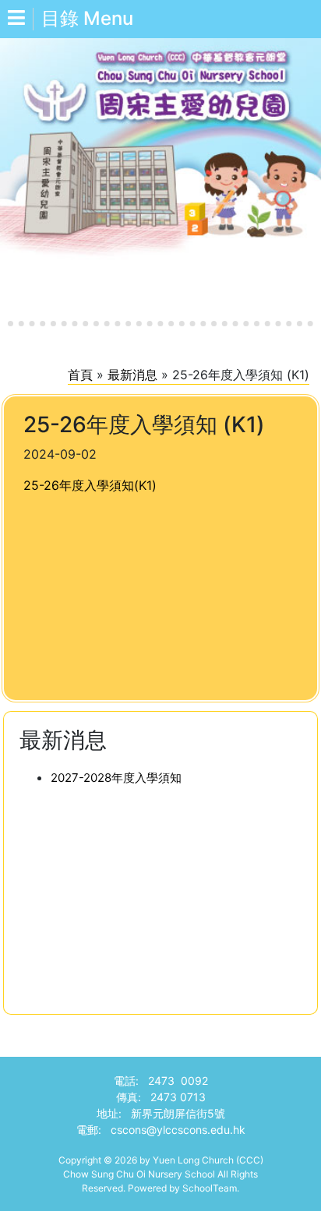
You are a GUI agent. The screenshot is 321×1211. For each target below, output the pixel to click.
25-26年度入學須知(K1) (90, 485)
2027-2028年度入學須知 (116, 777)
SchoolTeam (209, 1188)
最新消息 (132, 374)
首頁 (80, 374)
